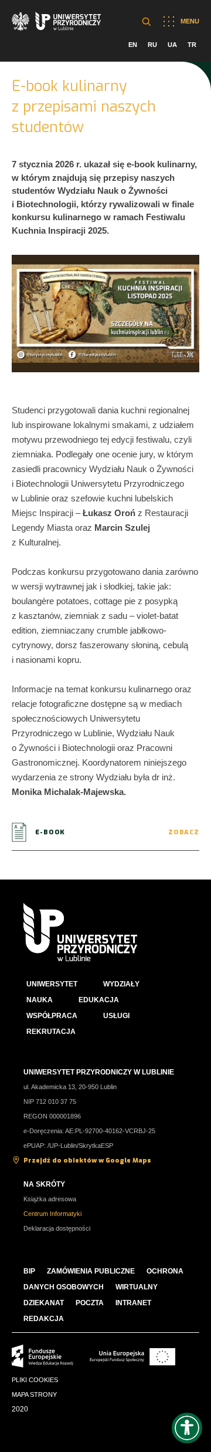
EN (132, 44)
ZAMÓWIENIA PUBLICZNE (91, 1271)
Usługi (116, 1016)
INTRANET (133, 1303)
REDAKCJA (43, 1319)
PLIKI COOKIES (35, 1379)
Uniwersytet (51, 984)
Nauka (39, 1000)
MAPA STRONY (34, 1394)
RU (152, 44)
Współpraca (51, 1016)
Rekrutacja (51, 1031)
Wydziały (121, 984)
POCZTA (90, 1303)
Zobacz (183, 832)
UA (172, 44)
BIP (29, 1271)
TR (192, 44)
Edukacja (99, 1000)
